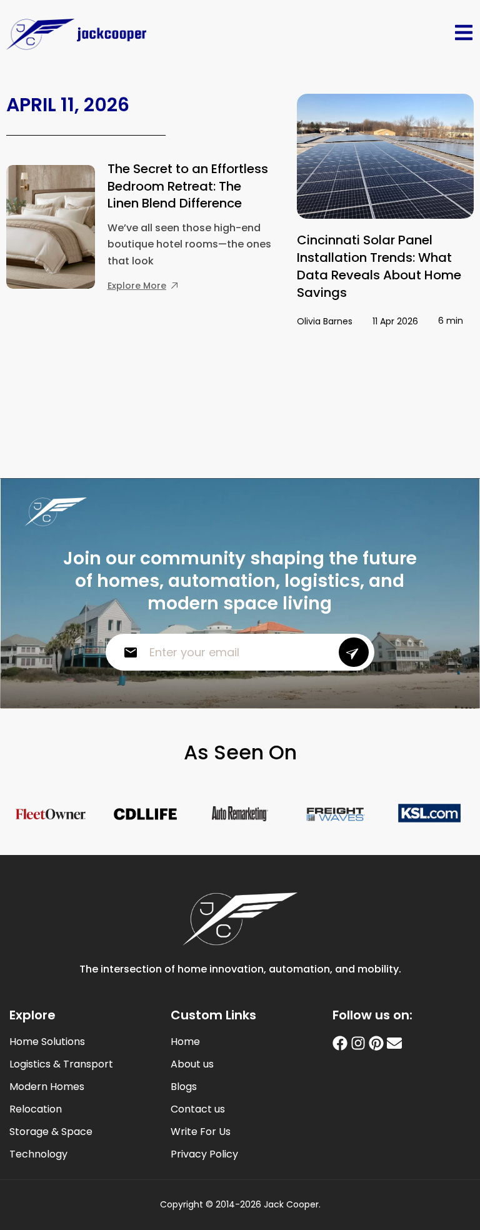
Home (185, 1042)
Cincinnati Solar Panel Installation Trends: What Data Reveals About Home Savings (379, 266)
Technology (38, 1154)
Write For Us (201, 1132)
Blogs (184, 1087)
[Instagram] (358, 1043)
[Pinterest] (376, 1043)
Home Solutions (47, 1042)
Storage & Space (50, 1132)
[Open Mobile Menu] (464, 32)
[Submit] (354, 652)
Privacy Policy (204, 1154)
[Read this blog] (385, 156)
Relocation (35, 1109)
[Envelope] (394, 1043)
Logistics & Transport (61, 1064)
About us (192, 1064)
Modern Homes (46, 1087)
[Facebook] (340, 1043)
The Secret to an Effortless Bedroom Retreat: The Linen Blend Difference (188, 186)
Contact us (198, 1109)
